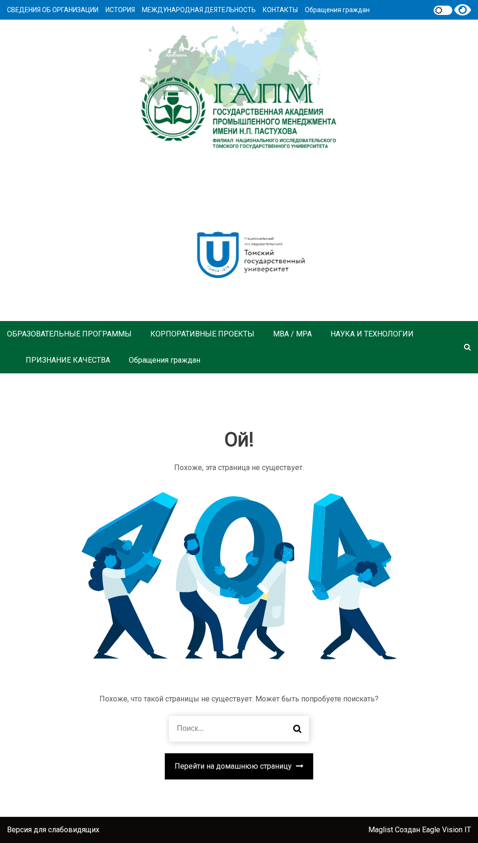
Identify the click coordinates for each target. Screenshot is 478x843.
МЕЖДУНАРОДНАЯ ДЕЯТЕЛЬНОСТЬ (199, 10)
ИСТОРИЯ (120, 10)
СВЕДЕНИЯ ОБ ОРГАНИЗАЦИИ (52, 10)
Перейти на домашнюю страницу (234, 766)
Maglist (381, 829)
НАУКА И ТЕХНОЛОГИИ (372, 333)
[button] (467, 347)
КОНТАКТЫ (280, 10)
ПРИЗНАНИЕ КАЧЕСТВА (68, 360)
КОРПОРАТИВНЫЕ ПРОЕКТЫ (202, 333)
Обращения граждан (337, 10)
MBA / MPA (292, 333)
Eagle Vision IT (446, 829)
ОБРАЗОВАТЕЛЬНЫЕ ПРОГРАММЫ (69, 333)
